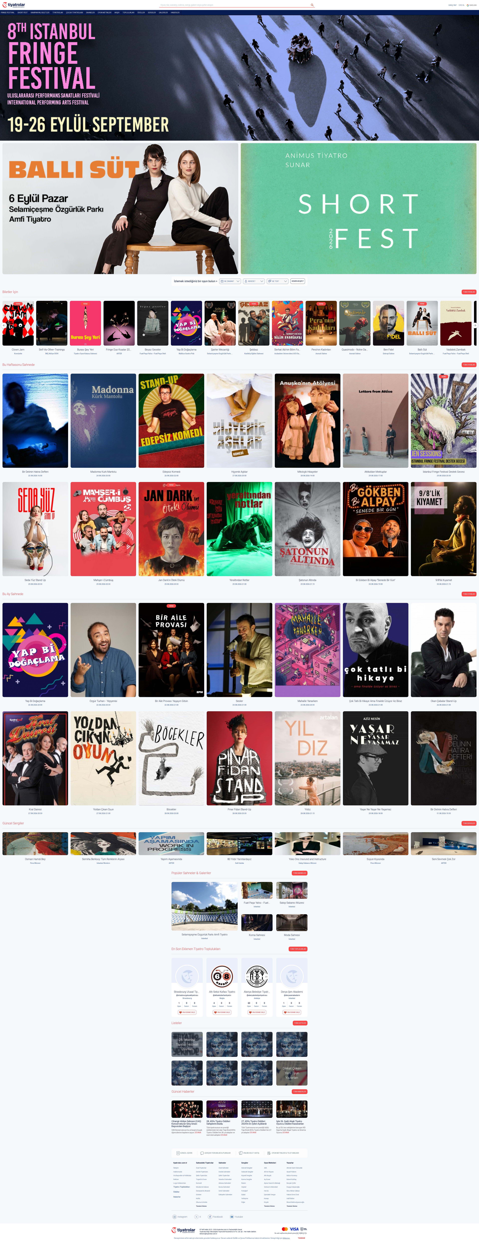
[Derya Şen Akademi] (292, 976)
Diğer (243, 1202)
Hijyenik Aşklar (239, 471)
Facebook (218, 1216)
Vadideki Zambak (388, 349)
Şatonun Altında (307, 580)
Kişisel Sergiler (246, 1175)
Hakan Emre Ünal (293, 1194)
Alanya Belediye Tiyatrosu (258, 991)
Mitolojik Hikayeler (308, 471)
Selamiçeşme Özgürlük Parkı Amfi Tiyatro (157, 354)
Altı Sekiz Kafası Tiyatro (222, 991)
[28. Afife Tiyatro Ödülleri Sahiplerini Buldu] (222, 1109)
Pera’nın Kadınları (254, 349)
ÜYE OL (462, 5)
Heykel (243, 1187)
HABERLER (175, 13)
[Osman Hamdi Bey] (35, 844)
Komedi (199, 1183)
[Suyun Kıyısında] (376, 844)
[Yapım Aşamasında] (171, 844)
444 (265, 1168)
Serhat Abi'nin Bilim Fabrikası (223, 349)
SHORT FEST (23, 13)
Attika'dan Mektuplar (375, 471)
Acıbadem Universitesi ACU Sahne (221, 354)
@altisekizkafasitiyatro (222, 995)
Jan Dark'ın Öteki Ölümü (171, 580)
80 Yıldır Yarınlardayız (239, 859)
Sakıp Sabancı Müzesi (292, 902)
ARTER (52, 354)
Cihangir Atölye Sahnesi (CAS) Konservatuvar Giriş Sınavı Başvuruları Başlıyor (186, 1124)
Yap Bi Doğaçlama (119, 349)
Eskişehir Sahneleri (225, 1194)
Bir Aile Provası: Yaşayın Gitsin (171, 701)
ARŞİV (117, 13)
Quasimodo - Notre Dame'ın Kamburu (295, 349)
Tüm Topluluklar (298, 949)
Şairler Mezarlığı (153, 349)
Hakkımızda (177, 1172)
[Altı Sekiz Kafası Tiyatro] (222, 976)
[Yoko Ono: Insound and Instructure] (307, 844)
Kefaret (456, 349)
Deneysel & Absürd (203, 1191)
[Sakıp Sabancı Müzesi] (291, 890)
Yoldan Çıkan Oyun (103, 809)
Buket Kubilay (291, 1179)
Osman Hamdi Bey (35, 859)
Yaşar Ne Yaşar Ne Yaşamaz (375, 809)
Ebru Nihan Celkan (293, 1191)
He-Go (266, 1191)
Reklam (176, 1179)
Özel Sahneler (224, 1168)
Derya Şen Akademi (292, 991)
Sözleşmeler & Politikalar (182, 1175)
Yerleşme (244, 1198)
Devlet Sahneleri (224, 1172)
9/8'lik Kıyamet (444, 580)
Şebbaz (186, 349)
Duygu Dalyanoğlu (293, 1187)
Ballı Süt (354, 349)
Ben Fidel (321, 349)
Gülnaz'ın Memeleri (271, 1187)
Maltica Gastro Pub (119, 354)
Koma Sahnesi (257, 935)
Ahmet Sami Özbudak (294, 1168)
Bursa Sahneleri (224, 1187)
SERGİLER (152, 13)
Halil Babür (290, 1198)
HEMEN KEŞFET (298, 281)
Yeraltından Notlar (239, 580)
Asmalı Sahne (253, 354)
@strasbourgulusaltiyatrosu (187, 995)
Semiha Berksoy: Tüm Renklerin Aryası (103, 859)
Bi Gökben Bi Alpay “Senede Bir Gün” (375, 580)
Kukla (198, 1198)
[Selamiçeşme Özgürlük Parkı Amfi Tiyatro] (205, 906)
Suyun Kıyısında (375, 859)
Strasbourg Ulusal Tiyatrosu (189, 991)
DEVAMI (198, 1133)
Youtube (239, 1216)
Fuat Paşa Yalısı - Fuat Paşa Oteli (85, 354)
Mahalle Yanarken (308, 701)
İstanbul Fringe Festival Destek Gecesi (444, 471)
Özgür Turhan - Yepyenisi (103, 701)
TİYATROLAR (58, 13)
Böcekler (171, 809)
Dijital (243, 1194)
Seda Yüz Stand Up (35, 580)
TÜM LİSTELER (300, 1023)
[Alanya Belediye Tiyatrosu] (257, 976)
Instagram (182, 1216)
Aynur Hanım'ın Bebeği (272, 1183)
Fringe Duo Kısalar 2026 (52, 349)
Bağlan (473, 5)
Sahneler (90, 13)
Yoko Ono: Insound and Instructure (307, 859)
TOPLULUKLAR (128, 13)
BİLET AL (18, 324)
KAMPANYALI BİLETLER (40, 13)
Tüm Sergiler (469, 823)
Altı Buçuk (267, 1175)
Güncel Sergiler (246, 1168)
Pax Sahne (456, 354)
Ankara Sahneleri (225, 1183)
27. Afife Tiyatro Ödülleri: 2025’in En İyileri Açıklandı (254, 1122)
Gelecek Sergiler (247, 1172)
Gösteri (198, 1194)
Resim (243, 1183)
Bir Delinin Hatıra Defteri (35, 471)
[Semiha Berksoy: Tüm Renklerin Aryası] (103, 844)
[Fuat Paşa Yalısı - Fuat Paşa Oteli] (257, 890)
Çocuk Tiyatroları (74, 13)
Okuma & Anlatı (201, 1202)
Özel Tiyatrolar (201, 1168)
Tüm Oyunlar (469, 292)
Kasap (266, 1198)
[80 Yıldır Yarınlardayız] (239, 844)
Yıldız (308, 809)
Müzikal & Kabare (202, 1187)
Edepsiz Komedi (171, 471)
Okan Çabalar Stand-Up (444, 701)
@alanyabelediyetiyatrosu (257, 995)
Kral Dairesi (35, 809)
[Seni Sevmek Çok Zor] (444, 844)
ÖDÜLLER (141, 13)
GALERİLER (163, 13)
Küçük (266, 1202)
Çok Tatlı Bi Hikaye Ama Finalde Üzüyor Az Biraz (375, 701)
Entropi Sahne (321, 354)
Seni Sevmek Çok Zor (443, 859)
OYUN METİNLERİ (104, 13)
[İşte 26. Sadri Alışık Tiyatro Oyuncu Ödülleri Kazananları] (291, 1109)
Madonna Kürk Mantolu (103, 471)
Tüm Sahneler (299, 873)
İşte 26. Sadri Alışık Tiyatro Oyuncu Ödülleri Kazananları (290, 1122)
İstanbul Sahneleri (225, 1179)
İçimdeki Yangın (270, 1194)
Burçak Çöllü (291, 1183)
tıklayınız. (286, 1238)
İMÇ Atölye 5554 (422, 354)
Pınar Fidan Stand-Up (239, 809)
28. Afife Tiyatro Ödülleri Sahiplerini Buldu (218, 1122)
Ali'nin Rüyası (269, 1172)
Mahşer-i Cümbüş (103, 580)
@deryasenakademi (292, 995)
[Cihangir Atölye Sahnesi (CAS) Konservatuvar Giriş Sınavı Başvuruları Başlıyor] (187, 1109)
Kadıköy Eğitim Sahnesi (186, 354)
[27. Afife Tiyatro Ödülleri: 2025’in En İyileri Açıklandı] (257, 1109)
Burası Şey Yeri (18, 349)
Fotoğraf (244, 1191)
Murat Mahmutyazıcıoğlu (295, 1202)
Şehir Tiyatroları (201, 1175)
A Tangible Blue (422, 349)
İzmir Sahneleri (224, 1191)
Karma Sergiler (246, 1179)
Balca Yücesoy (292, 1175)
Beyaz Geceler (85, 349)
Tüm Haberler (299, 1092)
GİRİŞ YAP (453, 5)
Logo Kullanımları (179, 1183)
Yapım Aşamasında (171, 859)
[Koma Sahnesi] (257, 922)
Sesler (239, 701)
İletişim (176, 1168)
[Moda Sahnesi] (291, 922)
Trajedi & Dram (201, 1179)
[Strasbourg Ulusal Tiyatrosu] (187, 976)
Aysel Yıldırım (291, 1172)
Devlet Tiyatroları (202, 1172)
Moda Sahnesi (292, 935)
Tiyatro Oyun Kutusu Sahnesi (18, 354)
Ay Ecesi (267, 1179)
